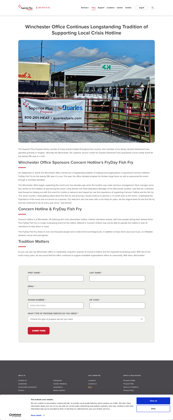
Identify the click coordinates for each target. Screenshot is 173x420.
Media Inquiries (59, 390)
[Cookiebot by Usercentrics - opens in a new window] (15, 415)
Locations (110, 7)
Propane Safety (129, 380)
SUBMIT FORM (38, 330)
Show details (36, 415)
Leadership (22, 383)
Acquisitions (57, 387)
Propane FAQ (128, 383)
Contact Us (22, 380)
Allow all (153, 401)
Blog (93, 7)
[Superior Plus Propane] (25, 8)
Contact (128, 7)
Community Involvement (27, 387)
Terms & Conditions (130, 387)
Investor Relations (60, 383)
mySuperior (57, 380)
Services (84, 7)
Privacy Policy (128, 390)
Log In (141, 7)
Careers (120, 7)
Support (101, 7)
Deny (153, 408)
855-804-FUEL (44, 7)
